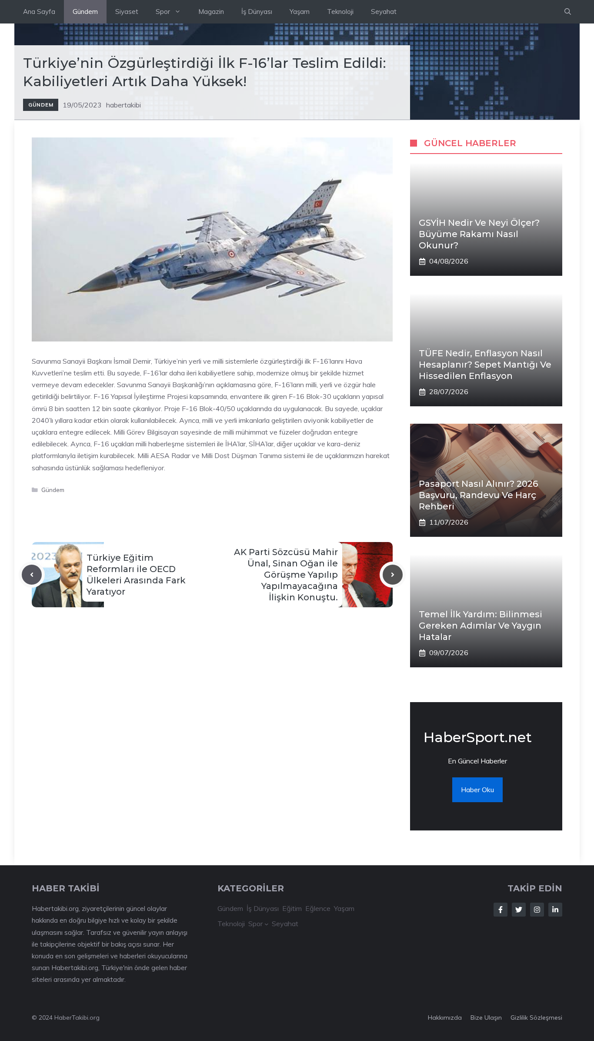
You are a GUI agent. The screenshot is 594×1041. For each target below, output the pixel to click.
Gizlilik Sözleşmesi (536, 1017)
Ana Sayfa (39, 11)
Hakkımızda (445, 1017)
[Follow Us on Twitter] (519, 910)
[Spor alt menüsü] (266, 924)
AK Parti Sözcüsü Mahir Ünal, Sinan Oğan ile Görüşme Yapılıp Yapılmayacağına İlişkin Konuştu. (286, 575)
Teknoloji (340, 11)
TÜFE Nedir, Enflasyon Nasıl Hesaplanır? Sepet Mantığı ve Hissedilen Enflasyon (485, 364)
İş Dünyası (256, 11)
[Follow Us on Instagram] (537, 910)
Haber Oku (477, 789)
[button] (568, 11)
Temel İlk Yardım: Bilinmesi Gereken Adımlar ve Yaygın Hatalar (480, 625)
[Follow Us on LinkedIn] (555, 910)
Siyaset (126, 11)
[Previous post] (32, 575)
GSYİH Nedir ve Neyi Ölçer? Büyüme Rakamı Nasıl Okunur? (479, 234)
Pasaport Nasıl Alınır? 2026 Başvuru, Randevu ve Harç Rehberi (478, 495)
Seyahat (384, 11)
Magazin (211, 11)
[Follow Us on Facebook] (500, 910)
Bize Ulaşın (486, 1017)
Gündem (85, 11)
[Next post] (393, 575)
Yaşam (300, 11)
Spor (163, 11)
